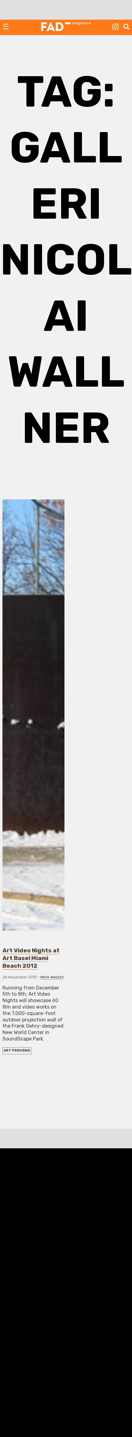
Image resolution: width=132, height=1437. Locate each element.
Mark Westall (52, 977)
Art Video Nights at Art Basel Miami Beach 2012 (31, 958)
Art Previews (17, 1050)
